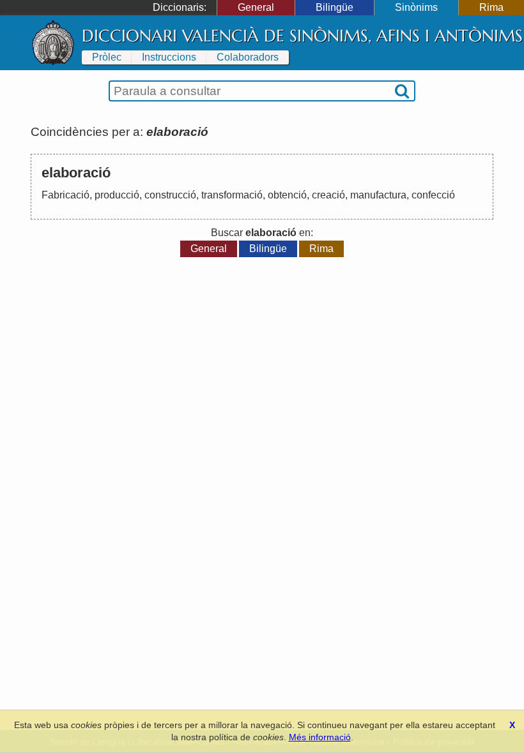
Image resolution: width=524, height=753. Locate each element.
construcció (170, 195)
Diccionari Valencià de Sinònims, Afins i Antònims (302, 36)
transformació (232, 195)
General (256, 7)
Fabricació (65, 195)
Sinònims (416, 7)
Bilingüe (334, 7)
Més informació (320, 737)
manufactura (378, 195)
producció (117, 195)
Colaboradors (248, 57)
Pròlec (106, 57)
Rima (491, 7)
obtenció (287, 195)
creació (328, 195)
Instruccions (169, 57)
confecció (433, 195)
